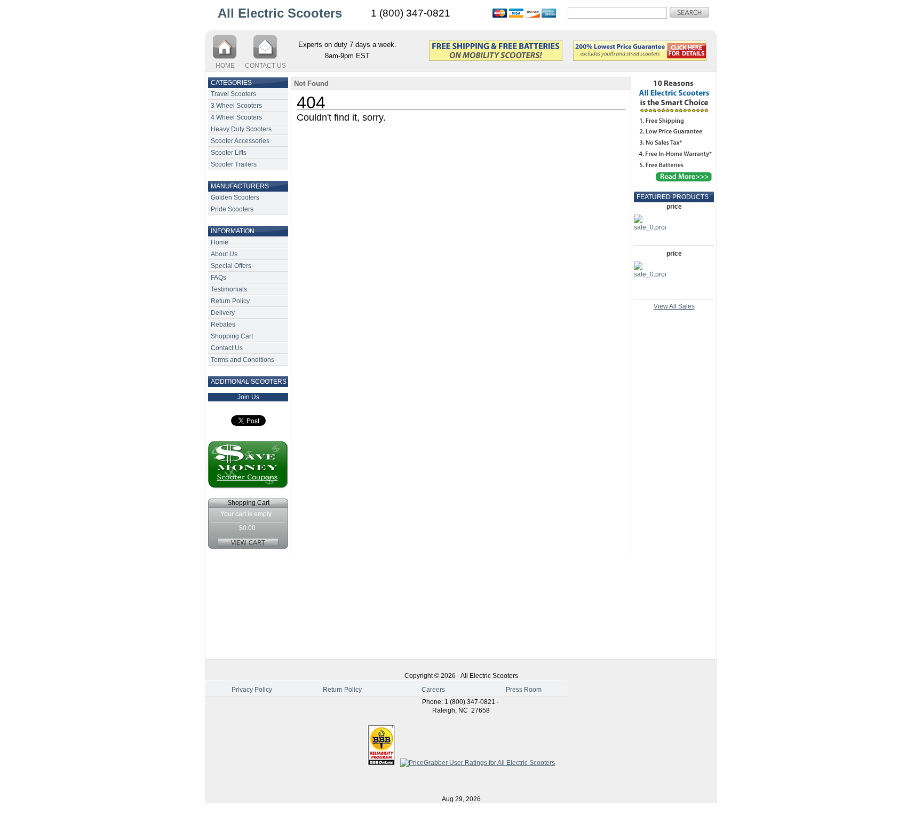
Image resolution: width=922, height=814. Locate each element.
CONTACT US (265, 65)
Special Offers (231, 266)
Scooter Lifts (229, 152)
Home (219, 242)
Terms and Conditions (242, 359)
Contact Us (227, 348)
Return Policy (230, 301)
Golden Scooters (235, 197)
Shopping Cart (232, 336)
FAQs (218, 277)
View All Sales (674, 306)
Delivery (223, 313)
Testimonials (229, 289)
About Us (224, 254)
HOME (225, 65)
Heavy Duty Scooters (241, 129)
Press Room (524, 689)
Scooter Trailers (234, 164)
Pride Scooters (232, 209)
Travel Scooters (233, 94)
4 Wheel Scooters (236, 117)
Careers (433, 689)
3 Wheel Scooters (236, 105)
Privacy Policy (252, 689)
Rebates (223, 324)
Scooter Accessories (240, 141)
